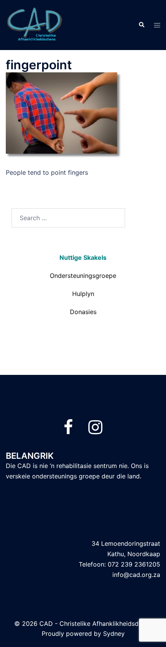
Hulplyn (83, 294)
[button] (141, 25)
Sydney (114, 633)
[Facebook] (68, 431)
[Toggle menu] (157, 25)
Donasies (83, 312)
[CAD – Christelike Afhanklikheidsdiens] (35, 24)
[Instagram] (95, 431)
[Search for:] (68, 217)
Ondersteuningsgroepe (83, 275)
